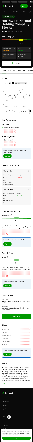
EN (9, 417)
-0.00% (19, 177)
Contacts (4, 405)
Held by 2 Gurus (8, 16)
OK (16, 438)
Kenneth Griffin (8, 189)
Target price (21, 70)
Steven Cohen (8, 171)
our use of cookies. (13, 435)
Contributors (5, 401)
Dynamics (30, 70)
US (14, 12)
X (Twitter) (5, 425)
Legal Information (7, 409)
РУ (4, 417)
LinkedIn (4, 429)
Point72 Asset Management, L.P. (8, 183)
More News (16, 317)
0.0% (5, 177)
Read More (5, 383)
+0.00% (19, 195)
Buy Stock (17, 63)
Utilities (18, 12)
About (3, 398)
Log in (24, 6)
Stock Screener (6, 12)
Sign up (7, 156)
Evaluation (11, 70)
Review (4, 70)
